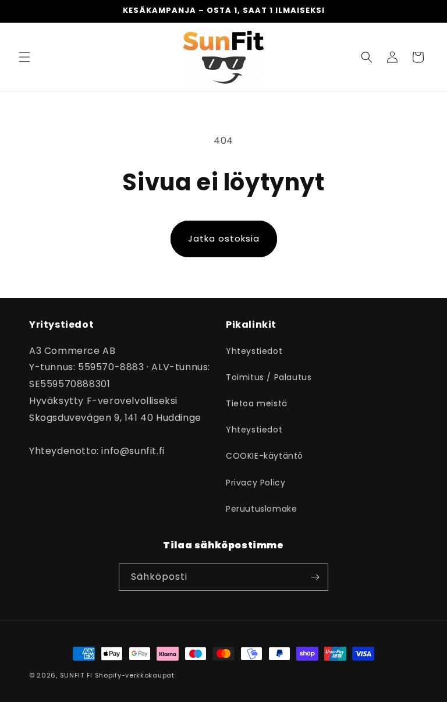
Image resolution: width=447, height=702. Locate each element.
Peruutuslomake (261, 509)
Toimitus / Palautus (268, 377)
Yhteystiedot (254, 351)
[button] (24, 57)
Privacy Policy (255, 482)
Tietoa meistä (257, 403)
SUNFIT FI (76, 675)
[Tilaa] (315, 577)
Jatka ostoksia (224, 238)
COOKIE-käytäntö (264, 456)
